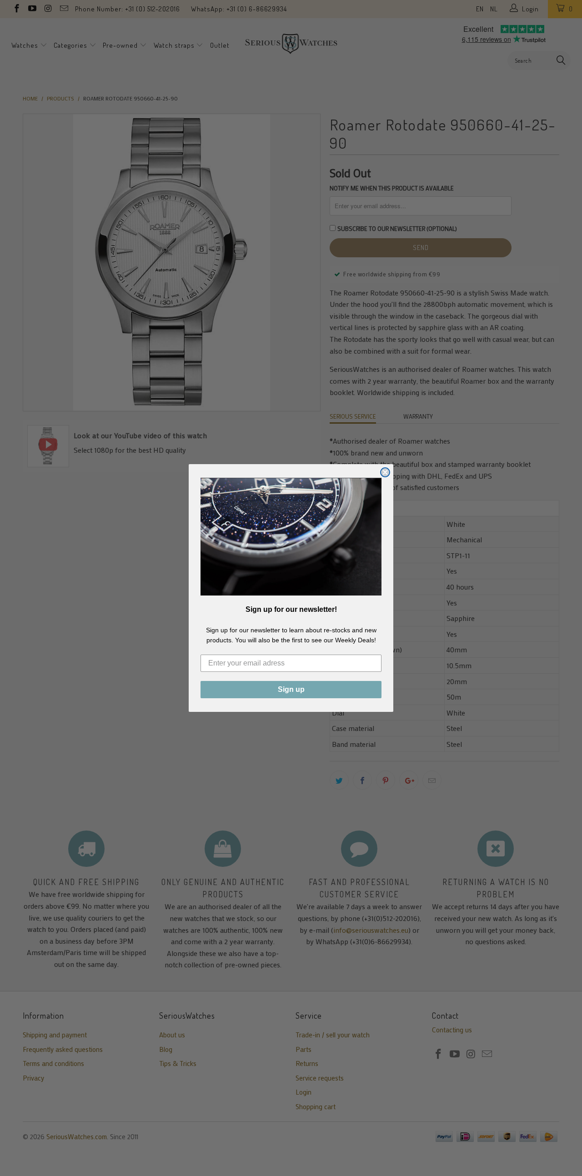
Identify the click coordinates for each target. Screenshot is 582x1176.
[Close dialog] (385, 472)
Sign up (291, 689)
